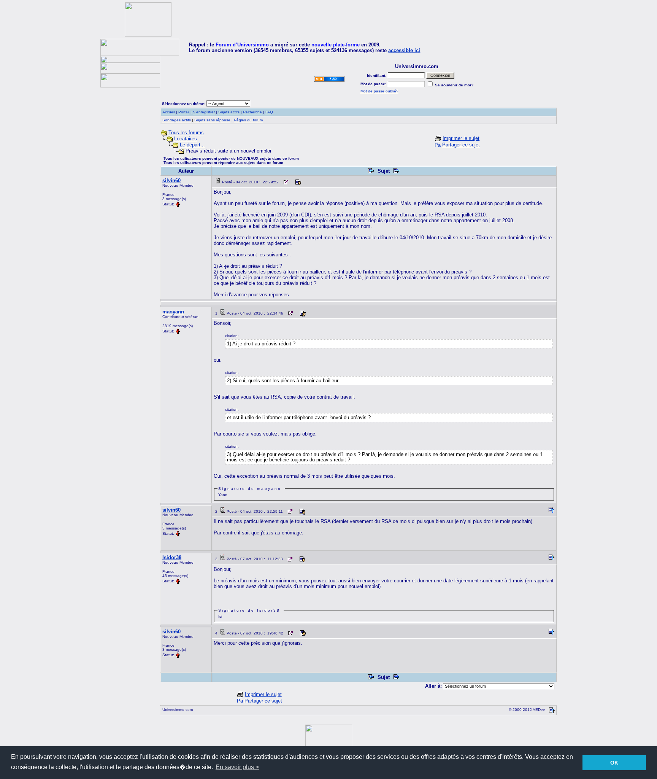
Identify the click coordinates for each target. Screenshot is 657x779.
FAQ (269, 112)
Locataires (185, 138)
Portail (183, 112)
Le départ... (192, 145)
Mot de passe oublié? (379, 91)
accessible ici (404, 50)
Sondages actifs (176, 120)
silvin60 (171, 180)
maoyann (173, 312)
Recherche (252, 112)
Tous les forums (186, 132)
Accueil (168, 112)
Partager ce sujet (461, 145)
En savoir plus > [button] (237, 767)
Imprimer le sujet (461, 138)
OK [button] (614, 763)
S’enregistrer (204, 112)
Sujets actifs (229, 112)
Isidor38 (171, 557)
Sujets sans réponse (212, 120)
